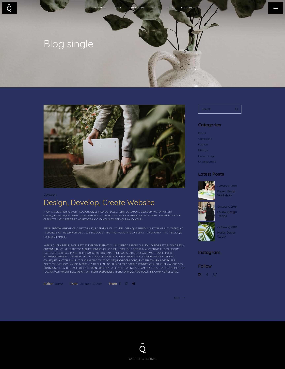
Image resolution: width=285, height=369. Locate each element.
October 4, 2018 (226, 186)
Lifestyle (203, 150)
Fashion (203, 144)
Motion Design (206, 156)
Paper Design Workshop (226, 193)
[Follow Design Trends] (206, 211)
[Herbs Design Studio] (206, 231)
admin (59, 283)
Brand (202, 133)
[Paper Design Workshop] (206, 190)
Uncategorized (207, 161)
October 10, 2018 (91, 283)
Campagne (50, 195)
